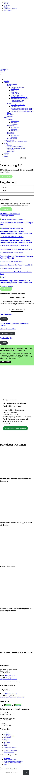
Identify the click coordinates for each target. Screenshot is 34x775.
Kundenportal (8, 10)
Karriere (6, 7)
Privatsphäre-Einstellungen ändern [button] (13, 761)
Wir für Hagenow (9, 736)
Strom (9, 85)
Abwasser (10, 116)
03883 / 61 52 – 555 (11, 694)
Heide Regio (14, 92)
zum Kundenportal (17, 309)
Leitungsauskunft (12, 138)
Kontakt (2, 70)
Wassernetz (10, 133)
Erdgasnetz (10, 125)
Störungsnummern (9, 752)
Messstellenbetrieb (9, 140)
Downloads (10, 151)
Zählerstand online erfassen (15, 146)
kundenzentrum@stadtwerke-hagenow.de (12, 697)
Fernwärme (10, 114)
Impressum (7, 758)
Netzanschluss (15, 121)
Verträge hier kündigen (10, 750)
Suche (2, 72)
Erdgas (9, 103)
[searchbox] (12, 158)
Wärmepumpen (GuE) (17, 100)
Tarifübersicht (15, 89)
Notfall (6, 4)
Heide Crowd (15, 93)
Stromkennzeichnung (17, 101)
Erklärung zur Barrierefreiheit (12, 762)
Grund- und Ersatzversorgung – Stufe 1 (22, 108)
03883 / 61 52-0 (10, 675)
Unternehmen (7, 737)
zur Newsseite (6, 209)
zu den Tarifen (6, 176)
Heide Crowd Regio (16, 95)
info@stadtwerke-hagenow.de (8, 679)
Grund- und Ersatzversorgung (19, 97)
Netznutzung (14, 124)
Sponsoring (7, 5)
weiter (4, 319)
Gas (4, 190)
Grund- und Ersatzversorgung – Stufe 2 (22, 109)
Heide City (14, 90)
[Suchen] (26, 772)
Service (6, 143)
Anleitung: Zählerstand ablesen (16, 148)
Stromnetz (10, 119)
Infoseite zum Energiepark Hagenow (15, 428)
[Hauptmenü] (0, 74)
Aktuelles (6, 153)
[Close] (0, 161)
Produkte (6, 82)
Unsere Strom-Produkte (17, 87)
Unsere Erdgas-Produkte (18, 105)
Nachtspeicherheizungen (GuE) (20, 98)
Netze (5, 117)
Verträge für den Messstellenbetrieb (17, 141)
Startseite (6, 2)
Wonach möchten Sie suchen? (8, 769)
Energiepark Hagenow (10, 8)
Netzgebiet (14, 122)
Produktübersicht (12, 84)
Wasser (9, 113)
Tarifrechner (10, 149)
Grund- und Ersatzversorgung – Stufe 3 (22, 111)
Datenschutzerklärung (10, 759)
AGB (5, 764)
